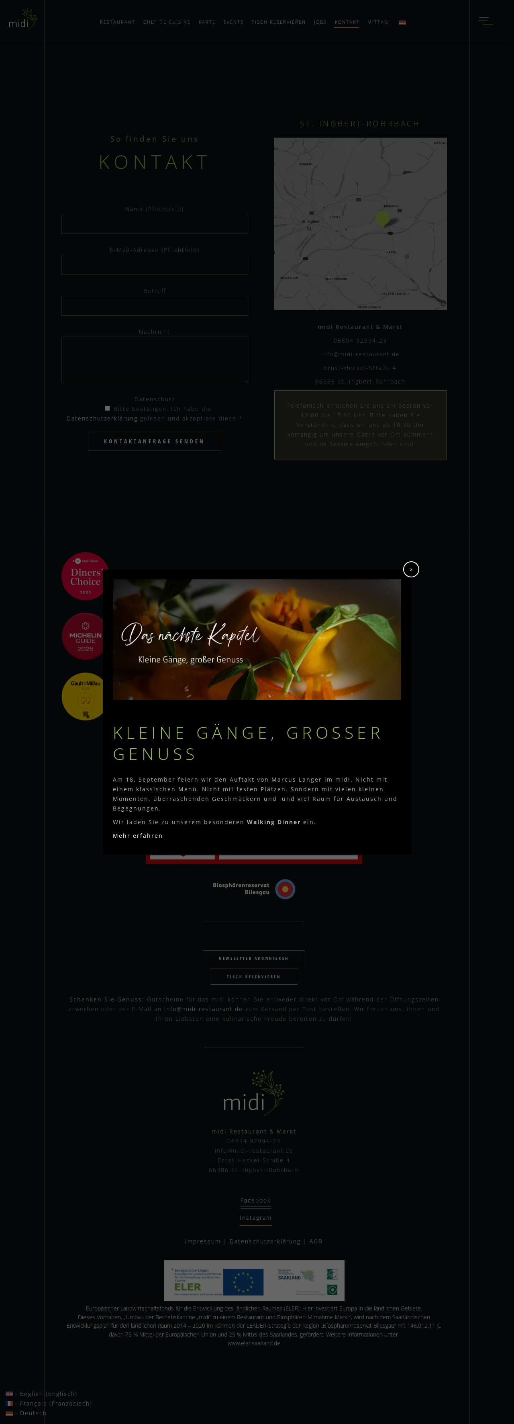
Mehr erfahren (138, 835)
